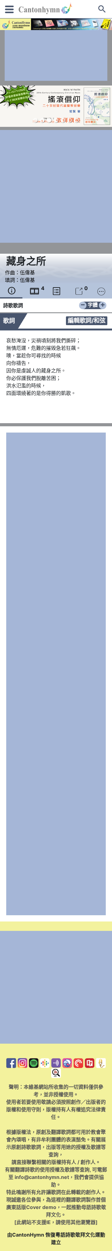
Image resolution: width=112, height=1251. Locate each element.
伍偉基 (27, 272)
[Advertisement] (56, 55)
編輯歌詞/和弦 (86, 320)
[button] (35, 120)
